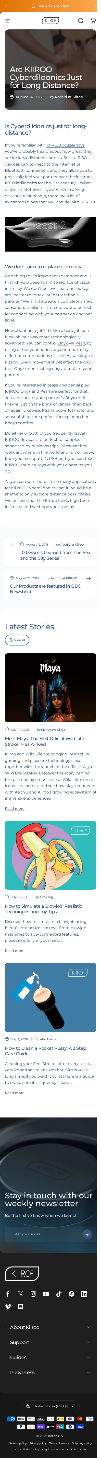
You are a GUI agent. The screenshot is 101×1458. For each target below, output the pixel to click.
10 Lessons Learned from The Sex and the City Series (51, 566)
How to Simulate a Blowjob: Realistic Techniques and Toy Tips (43, 914)
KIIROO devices (20, 444)
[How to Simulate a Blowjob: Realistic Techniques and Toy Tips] (48, 862)
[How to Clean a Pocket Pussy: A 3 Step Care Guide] (48, 1002)
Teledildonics (42, 183)
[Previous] (6, 6)
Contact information (71, 1452)
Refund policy (16, 1446)
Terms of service (57, 1446)
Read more (15, 817)
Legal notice (48, 1452)
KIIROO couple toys (65, 145)
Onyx (63, 348)
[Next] (90, 6)
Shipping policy (80, 1446)
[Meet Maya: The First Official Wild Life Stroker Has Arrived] (48, 698)
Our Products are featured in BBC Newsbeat (40, 600)
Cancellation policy (25, 1452)
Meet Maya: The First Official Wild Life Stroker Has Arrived (44, 750)
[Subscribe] (83, 1237)
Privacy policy (36, 1446)
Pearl (80, 348)
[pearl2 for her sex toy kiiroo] (48, 240)
